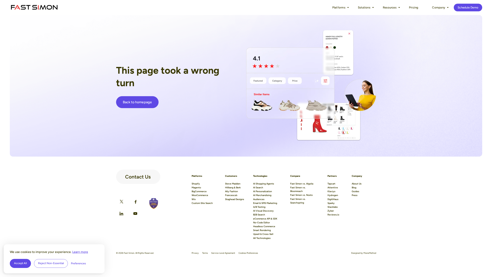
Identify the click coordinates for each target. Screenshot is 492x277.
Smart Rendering (262, 230)
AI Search (258, 187)
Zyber (330, 210)
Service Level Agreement (223, 253)
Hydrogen (332, 195)
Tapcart (331, 183)
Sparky (331, 203)
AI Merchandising (262, 195)
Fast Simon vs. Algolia (301, 183)
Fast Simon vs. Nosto (301, 195)
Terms (205, 253)
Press (354, 195)
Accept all (20, 263)
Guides (355, 191)
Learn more (80, 252)
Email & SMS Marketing (265, 203)
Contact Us (138, 175)
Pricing (413, 7)
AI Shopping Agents (263, 183)
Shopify (196, 183)
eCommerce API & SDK (265, 218)
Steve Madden (232, 183)
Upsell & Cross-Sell (263, 234)
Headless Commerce (264, 226)
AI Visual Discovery (263, 210)
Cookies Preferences (248, 253)
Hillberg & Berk (233, 187)
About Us (357, 183)
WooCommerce (200, 195)
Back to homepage (137, 102)
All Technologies (262, 238)
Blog (354, 187)
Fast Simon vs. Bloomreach (298, 189)
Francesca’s (231, 195)
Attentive (332, 187)
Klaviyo (331, 191)
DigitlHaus (332, 199)
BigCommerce (199, 191)
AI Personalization (262, 191)
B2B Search (259, 214)
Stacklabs (332, 207)
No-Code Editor (261, 222)
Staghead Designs (234, 199)
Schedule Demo (468, 7)
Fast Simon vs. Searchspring (298, 201)
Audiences (258, 199)
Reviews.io (333, 214)
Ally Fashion (231, 191)
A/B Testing (259, 207)
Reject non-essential (51, 263)
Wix (194, 199)
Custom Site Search (202, 203)
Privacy (195, 253)
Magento (196, 187)
